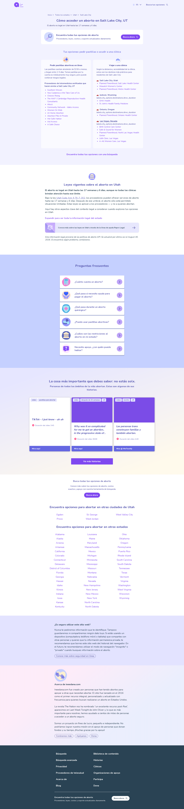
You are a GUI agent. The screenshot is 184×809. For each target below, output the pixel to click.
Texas (124, 572)
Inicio (50, 15)
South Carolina (124, 559)
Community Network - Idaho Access (63, 107)
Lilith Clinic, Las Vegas (108, 138)
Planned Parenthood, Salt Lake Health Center (119, 83)
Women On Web (54, 110)
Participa (98, 779)
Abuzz (50, 104)
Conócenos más (64, 736)
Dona (94, 736)
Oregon (124, 542)
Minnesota (92, 559)
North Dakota (92, 606)
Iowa (59, 598)
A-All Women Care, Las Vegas (112, 141)
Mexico (92, 551)
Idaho (60, 585)
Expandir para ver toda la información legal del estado (73, 218)
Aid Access (52, 121)
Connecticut (60, 559)
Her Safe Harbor (54, 118)
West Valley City (124, 514)
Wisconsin (124, 593)
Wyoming (124, 598)
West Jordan (92, 518)
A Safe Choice (53, 124)
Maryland (92, 542)
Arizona (60, 542)
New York (92, 598)
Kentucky (59, 606)
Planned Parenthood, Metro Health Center (117, 89)
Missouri (92, 568)
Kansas (59, 602)
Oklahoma (124, 538)
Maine (92, 538)
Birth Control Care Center (110, 127)
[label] (137, 4)
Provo (60, 518)
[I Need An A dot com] (18, 4)
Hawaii (59, 581)
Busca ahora (129, 37)
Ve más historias (92, 461)
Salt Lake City (85, 15)
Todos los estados (62, 15)
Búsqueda (61, 753)
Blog (58, 785)
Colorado (59, 555)
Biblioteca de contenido (106, 753)
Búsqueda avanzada (66, 760)
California (60, 551)
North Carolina (92, 602)
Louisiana (92, 534)
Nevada (92, 581)
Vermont (124, 576)
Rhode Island (124, 555)
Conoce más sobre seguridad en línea (75, 656)
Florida (59, 572)
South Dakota (124, 564)
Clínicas (98, 766)
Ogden (59, 514)
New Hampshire (92, 585)
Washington (124, 585)
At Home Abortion (55, 113)
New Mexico (92, 593)
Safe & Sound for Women (110, 129)
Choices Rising (53, 95)
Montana (92, 572)
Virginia (124, 581)
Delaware (60, 564)
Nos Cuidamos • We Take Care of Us (63, 93)
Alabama (59, 534)
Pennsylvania (124, 547)
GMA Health (104, 100)
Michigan (92, 555)
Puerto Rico (124, 551)
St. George (92, 514)
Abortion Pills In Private (57, 115)
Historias (98, 760)
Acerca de (61, 779)
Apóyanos (81, 736)
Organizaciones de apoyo (107, 772)
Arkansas (59, 547)
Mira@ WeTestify (124, 449)
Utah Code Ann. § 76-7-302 (70, 197)
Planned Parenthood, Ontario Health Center (118, 115)
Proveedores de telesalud (70, 772)
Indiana (59, 593)
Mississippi (92, 564)
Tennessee (124, 568)
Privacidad (61, 766)
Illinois (59, 589)
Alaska (59, 538)
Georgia (60, 576)
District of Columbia (60, 568)
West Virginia (124, 589)
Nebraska (92, 576)
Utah (75, 15)
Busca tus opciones (155, 4)
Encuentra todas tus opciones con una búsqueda (92, 154)
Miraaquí (36, 449)
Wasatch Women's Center (110, 86)
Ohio (124, 534)
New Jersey (92, 589)
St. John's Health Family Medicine (113, 103)
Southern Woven (54, 90)
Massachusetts (92, 547)
